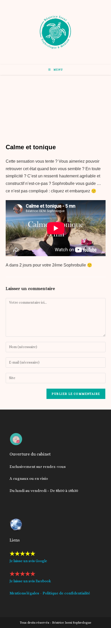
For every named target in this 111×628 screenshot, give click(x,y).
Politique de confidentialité (66, 593)
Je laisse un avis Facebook (30, 581)
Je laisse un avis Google (28, 561)
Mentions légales (24, 593)
